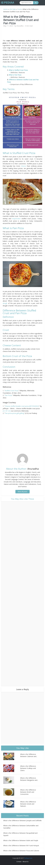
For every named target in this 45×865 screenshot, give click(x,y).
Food (19, 9)
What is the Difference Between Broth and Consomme (28, 792)
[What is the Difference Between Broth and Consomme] (11, 792)
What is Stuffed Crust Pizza (18, 70)
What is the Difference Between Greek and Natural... (28, 804)
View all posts (22, 492)
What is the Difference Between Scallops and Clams (28, 768)
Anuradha (20, 26)
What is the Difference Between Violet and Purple (20, 840)
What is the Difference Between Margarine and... (29, 779)
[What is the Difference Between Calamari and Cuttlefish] (11, 756)
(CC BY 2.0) (7, 411)
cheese (23, 166)
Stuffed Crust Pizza (11, 391)
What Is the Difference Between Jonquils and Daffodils (22, 820)
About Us (25, 862)
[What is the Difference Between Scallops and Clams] (11, 768)
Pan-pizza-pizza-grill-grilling (14, 413)
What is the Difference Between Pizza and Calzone (21, 851)
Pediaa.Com (28, 858)
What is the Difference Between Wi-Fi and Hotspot (21, 845)
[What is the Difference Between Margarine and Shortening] (11, 780)
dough (5, 303)
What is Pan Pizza (15, 75)
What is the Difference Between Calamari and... (28, 755)
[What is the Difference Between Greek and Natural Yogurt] (11, 804)
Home (5, 9)
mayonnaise (16, 219)
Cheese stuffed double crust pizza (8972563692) (22, 406)
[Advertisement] (22, 34)
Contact (18, 862)
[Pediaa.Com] (7, 2)
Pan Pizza (8, 395)
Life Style (12, 9)
